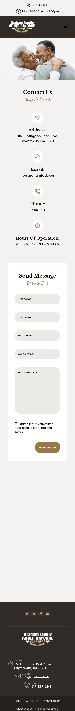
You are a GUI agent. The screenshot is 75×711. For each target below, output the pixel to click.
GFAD (19, 709)
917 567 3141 (38, 210)
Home (25, 64)
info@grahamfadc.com (37, 175)
